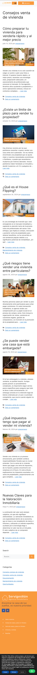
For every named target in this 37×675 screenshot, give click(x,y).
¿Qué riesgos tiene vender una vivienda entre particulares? (17, 267)
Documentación (8, 578)
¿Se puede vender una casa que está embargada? (16, 344)
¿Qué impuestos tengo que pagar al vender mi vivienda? (17, 421)
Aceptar (5, 672)
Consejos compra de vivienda (13, 572)
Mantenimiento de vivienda (12, 250)
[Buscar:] (16, 557)
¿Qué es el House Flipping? (15, 189)
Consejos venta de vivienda (15, 96)
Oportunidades (8, 584)
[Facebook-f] (3, 610)
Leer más (23, 91)
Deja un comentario (12, 99)
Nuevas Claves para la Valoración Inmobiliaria (17, 499)
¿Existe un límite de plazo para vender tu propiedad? (18, 113)
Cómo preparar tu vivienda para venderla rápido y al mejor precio (17, 34)
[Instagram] (7, 610)
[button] (15, 3)
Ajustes (22, 672)
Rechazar (14, 672)
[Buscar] (31, 557)
